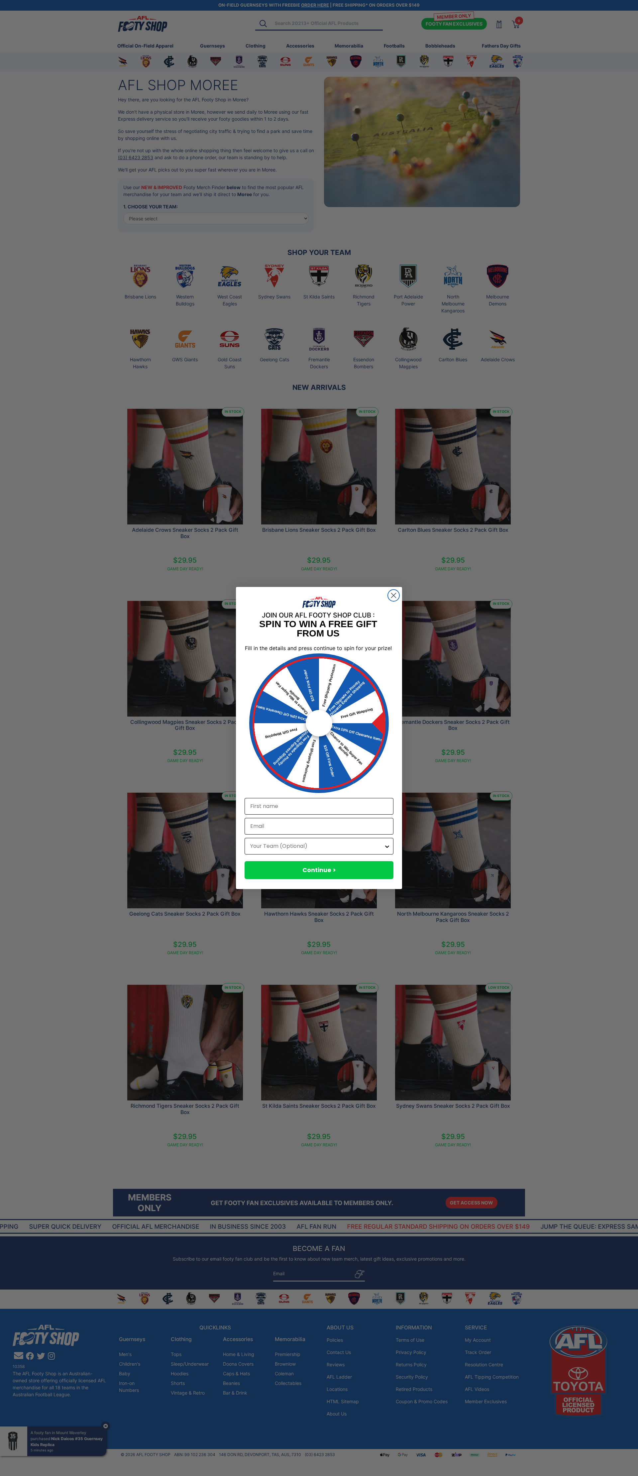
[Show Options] (387, 846)
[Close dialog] (393, 595)
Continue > (319, 870)
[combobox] (317, 846)
